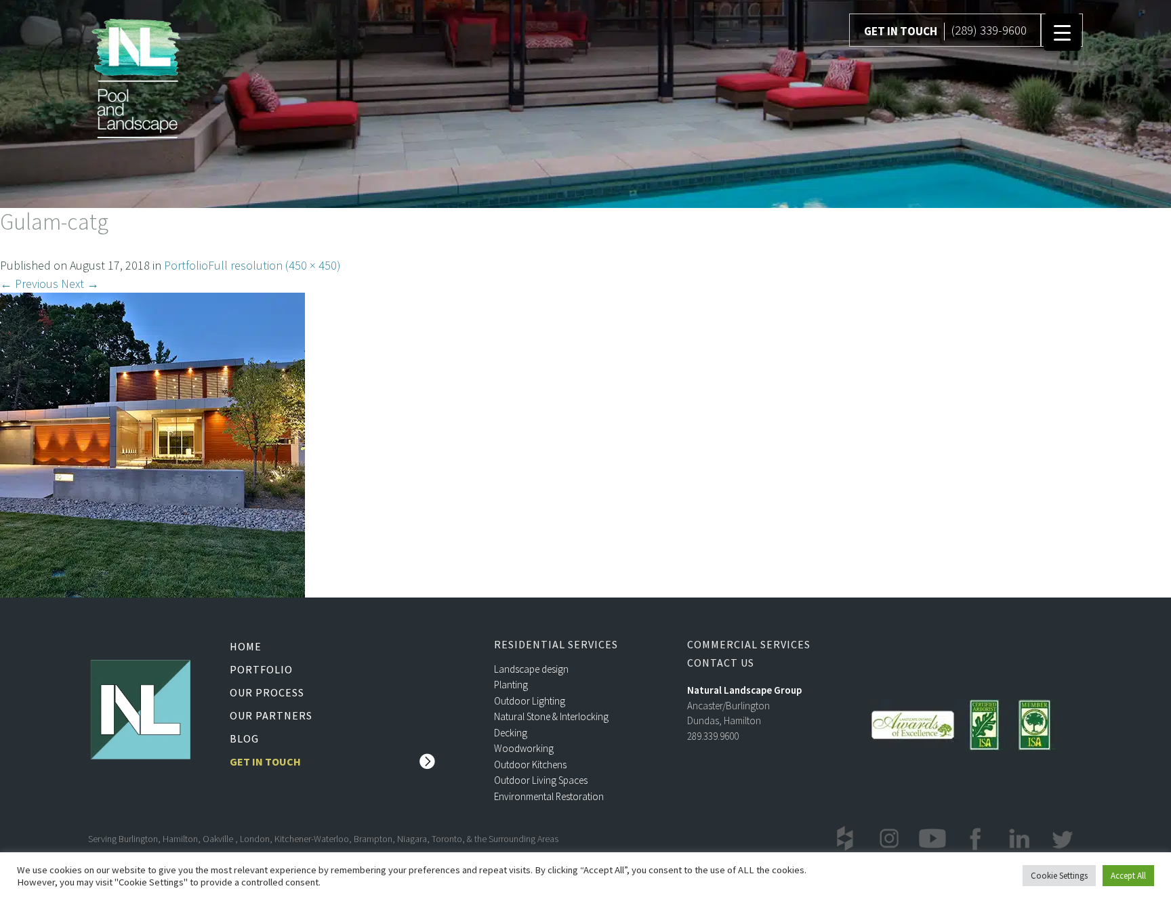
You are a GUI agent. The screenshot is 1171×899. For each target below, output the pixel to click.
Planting (511, 684)
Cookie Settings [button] (1059, 875)
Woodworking (524, 748)
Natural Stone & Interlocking (551, 716)
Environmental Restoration (549, 796)
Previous (29, 283)
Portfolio (186, 265)
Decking (510, 732)
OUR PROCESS (267, 692)
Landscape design (531, 669)
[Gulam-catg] (152, 443)
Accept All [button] (1128, 875)
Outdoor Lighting (529, 700)
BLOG (244, 738)
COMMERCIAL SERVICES (748, 644)
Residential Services (556, 644)
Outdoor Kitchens (530, 764)
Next (80, 283)
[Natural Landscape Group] (136, 76)
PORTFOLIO (261, 669)
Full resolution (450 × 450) (274, 265)
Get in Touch (265, 761)
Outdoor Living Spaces (541, 780)
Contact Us (720, 662)
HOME (246, 646)
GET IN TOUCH (900, 31)
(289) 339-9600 (989, 30)
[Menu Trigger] (1062, 32)
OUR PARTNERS (271, 715)
